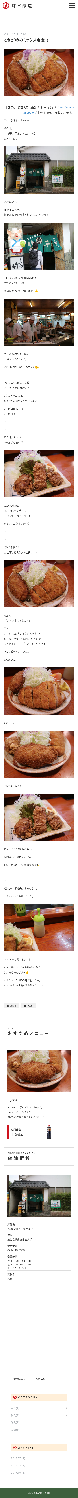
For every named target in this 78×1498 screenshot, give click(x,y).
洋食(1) (15, 1422)
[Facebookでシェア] (11, 1007)
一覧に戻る (39, 1379)
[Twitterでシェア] (28, 1007)
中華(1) (15, 1408)
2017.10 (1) (18, 1472)
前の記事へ (19, 1379)
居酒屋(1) (16, 1429)
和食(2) (15, 1415)
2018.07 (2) (18, 1458)
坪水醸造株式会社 (42, 1493)
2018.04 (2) (18, 1465)
